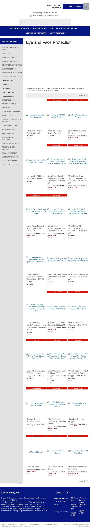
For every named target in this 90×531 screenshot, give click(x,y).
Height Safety (7, 115)
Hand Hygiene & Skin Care (12, 73)
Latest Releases (8, 53)
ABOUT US (57, 5)
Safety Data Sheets (10, 165)
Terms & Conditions (50, 524)
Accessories (8, 96)
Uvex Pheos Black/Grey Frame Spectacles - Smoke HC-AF (36, 228)
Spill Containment (9, 153)
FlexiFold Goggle (33, 467)
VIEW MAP (73, 514)
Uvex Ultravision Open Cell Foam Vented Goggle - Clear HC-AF (36, 373)
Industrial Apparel (9, 104)
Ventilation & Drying (10, 143)
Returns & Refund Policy (12, 526)
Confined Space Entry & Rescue (11, 120)
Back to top (12, 524)
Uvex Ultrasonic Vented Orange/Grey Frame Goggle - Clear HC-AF (78, 373)
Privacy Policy (34, 524)
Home (3, 524)
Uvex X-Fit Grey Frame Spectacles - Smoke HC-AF (78, 276)
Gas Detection (39, 28)
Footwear (6, 108)
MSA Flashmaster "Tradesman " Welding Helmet (57, 421)
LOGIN (70, 6)
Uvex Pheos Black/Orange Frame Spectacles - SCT (56, 228)
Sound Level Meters (10, 129)
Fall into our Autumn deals (10, 48)
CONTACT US (56, 8)
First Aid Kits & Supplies (12, 112)
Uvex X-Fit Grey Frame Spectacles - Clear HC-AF (57, 276)
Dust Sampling (8, 133)
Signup (78, 6)
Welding (6, 88)
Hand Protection (8, 69)
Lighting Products (9, 125)
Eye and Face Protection (12, 77)
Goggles (6, 84)
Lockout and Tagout (10, 157)
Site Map (23, 524)
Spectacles (8, 80)
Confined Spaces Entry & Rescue (64, 28)
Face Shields (8, 92)
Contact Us (28, 526)
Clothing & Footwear (36, 33)
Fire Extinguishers (9, 161)
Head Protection (8, 57)
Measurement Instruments (7, 138)
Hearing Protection (10, 61)
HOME (49, 5)
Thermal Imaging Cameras (8, 148)
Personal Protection (20, 28)
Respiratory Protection (12, 65)
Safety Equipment (58, 33)
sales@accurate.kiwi (61, 512)
